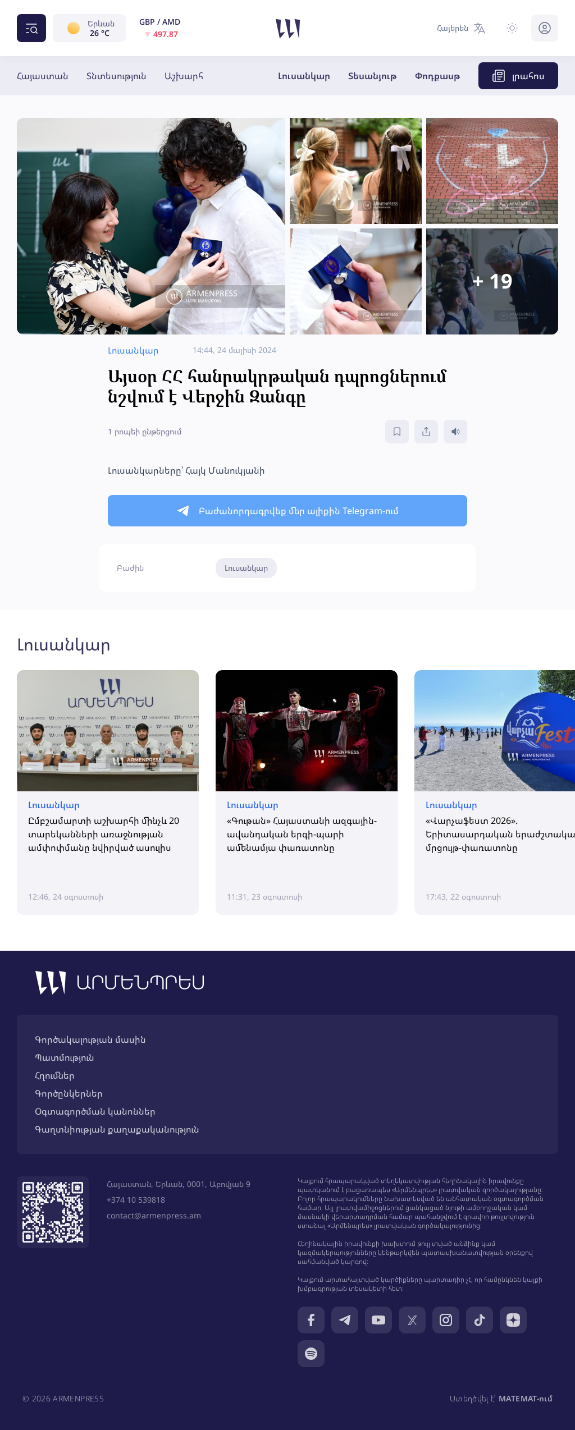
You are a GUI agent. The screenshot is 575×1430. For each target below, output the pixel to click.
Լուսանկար (304, 76)
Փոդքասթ (437, 76)
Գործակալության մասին (90, 1039)
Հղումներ (55, 1075)
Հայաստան (43, 76)
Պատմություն (64, 1057)
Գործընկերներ (69, 1093)
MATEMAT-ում (526, 1398)
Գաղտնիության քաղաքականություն (117, 1129)
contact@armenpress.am (154, 1215)
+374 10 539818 (136, 1199)
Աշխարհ (184, 76)
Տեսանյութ (372, 76)
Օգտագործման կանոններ (95, 1111)
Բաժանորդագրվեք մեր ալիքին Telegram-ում (299, 511)
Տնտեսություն (116, 76)
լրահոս (528, 76)
